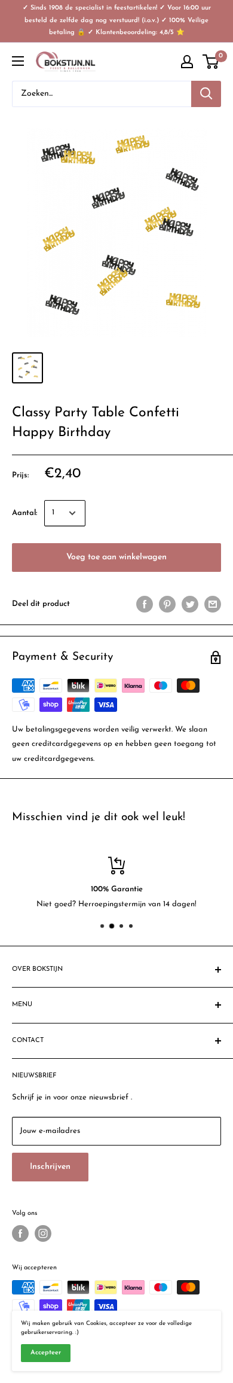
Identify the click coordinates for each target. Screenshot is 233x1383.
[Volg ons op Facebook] (20, 1233)
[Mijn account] (187, 61)
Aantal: (24, 513)
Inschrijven (50, 1166)
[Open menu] (18, 61)
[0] (211, 61)
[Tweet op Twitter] (190, 604)
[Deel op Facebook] (144, 604)
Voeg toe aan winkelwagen (116, 557)
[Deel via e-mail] (212, 604)
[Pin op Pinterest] (167, 604)
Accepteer (45, 1353)
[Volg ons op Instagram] (43, 1233)
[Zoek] (206, 94)
